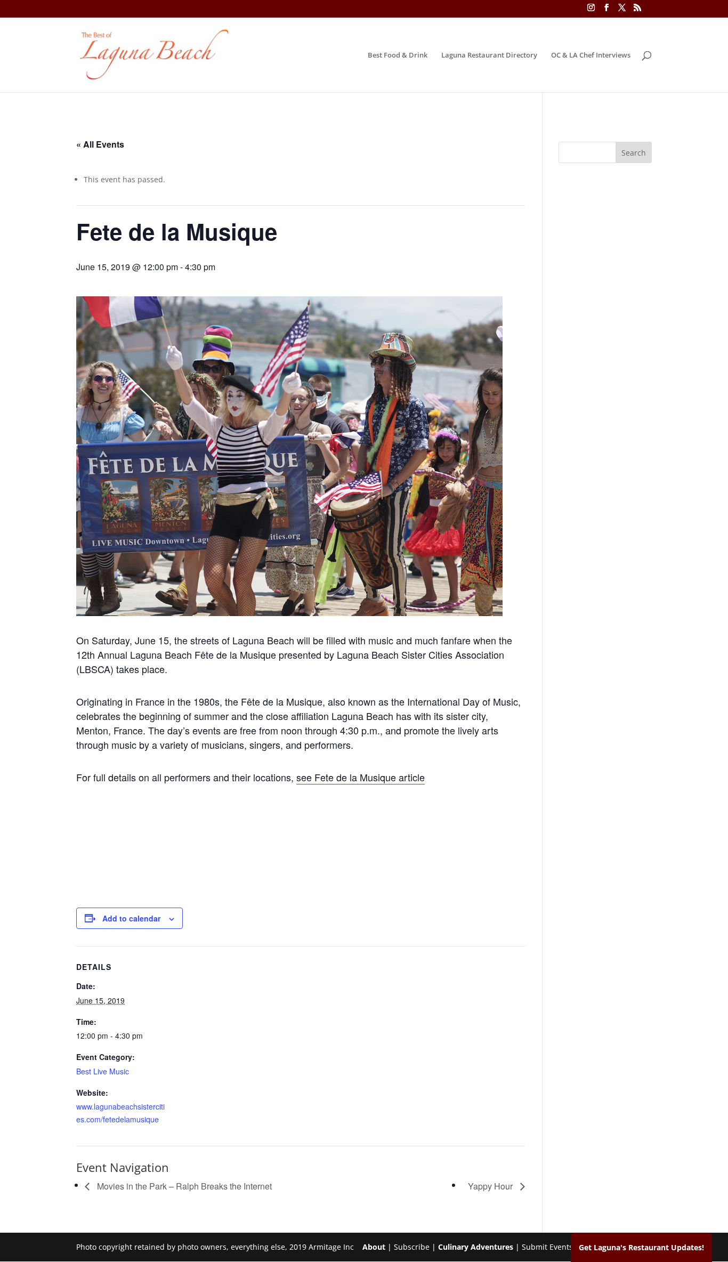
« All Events (100, 144)
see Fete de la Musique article (360, 777)
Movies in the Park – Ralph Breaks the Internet (183, 1186)
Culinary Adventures (475, 1247)
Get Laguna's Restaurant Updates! (641, 1247)
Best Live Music (102, 1071)
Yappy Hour (491, 1186)
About (373, 1247)
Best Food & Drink (397, 55)
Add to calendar (131, 918)
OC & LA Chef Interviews (590, 55)
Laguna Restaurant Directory (489, 55)
